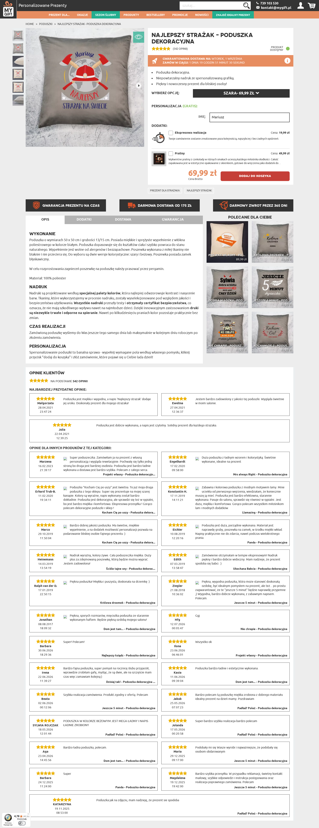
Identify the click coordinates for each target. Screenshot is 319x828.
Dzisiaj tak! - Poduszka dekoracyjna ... (130, 682)
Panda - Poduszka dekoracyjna (267, 543)
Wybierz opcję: (165, 93)
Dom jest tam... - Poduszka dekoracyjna (129, 629)
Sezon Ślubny (105, 15)
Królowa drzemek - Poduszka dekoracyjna (127, 603)
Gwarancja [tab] (173, 219)
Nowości (202, 15)
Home (30, 24)
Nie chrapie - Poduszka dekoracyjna (264, 629)
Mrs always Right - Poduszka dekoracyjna (260, 474)
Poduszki (45, 24)
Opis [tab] (45, 219)
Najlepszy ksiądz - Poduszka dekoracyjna (128, 656)
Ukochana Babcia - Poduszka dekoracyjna (260, 569)
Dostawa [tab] (123, 219)
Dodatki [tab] (84, 219)
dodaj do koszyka (255, 176)
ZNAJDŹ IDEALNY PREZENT (233, 15)
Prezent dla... (59, 15)
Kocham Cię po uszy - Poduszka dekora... (128, 513)
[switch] (22, 823)
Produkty (131, 15)
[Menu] (28, 815)
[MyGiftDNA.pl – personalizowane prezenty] (8, 9)
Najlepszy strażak (199, 190)
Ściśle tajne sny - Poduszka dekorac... (130, 569)
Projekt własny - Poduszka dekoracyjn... (129, 474)
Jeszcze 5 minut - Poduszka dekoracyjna (260, 603)
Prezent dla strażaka (165, 190)
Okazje (82, 15)
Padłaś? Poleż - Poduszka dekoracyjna (262, 708)
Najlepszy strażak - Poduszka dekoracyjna (89, 24)
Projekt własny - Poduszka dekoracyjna (261, 656)
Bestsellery (155, 15)
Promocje (180, 15)
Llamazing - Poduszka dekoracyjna (264, 513)
